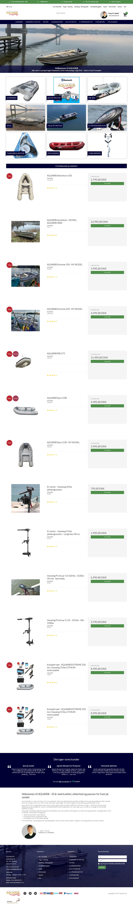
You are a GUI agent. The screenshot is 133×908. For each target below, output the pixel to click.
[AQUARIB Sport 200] (25, 414)
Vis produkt (107, 183)
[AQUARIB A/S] (12, 13)
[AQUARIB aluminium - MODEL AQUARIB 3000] (25, 236)
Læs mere (33, 774)
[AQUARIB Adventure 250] (25, 192)
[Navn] (112, 857)
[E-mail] (112, 860)
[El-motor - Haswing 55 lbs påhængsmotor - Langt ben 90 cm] (25, 548)
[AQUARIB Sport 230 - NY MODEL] (25, 459)
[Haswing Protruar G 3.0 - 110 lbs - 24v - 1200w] (25, 637)
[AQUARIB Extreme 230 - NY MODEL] (25, 281)
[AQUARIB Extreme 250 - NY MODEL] (25, 325)
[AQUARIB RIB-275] (25, 370)
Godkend (101, 867)
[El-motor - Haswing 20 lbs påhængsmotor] (25, 503)
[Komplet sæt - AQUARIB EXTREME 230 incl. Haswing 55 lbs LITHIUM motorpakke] (25, 681)
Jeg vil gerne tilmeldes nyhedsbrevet (112, 863)
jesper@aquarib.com (16, 869)
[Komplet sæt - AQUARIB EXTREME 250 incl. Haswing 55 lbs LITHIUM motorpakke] (25, 725)
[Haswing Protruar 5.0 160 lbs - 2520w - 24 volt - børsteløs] (25, 592)
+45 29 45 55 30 (113, 15)
